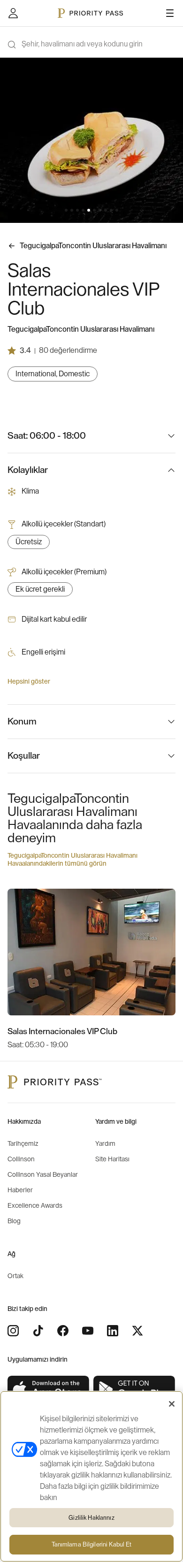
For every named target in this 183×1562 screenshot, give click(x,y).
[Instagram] (13, 1330)
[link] (49, 1389)
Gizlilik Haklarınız (91, 1518)
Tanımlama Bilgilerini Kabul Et (92, 1544)
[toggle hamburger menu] (169, 13)
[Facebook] (63, 1330)
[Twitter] (137, 1330)
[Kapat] (171, 1404)
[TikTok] (38, 1330)
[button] (66, 210)
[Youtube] (87, 1330)
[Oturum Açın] (13, 13)
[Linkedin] (112, 1330)
